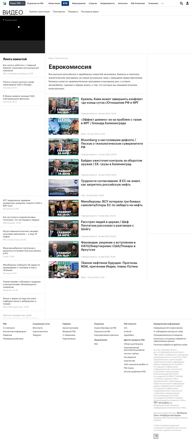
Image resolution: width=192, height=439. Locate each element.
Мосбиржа (182, 412)
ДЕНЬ (83, 133)
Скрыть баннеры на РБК (105, 327)
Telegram (37, 334)
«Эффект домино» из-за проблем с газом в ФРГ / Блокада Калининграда (111, 121)
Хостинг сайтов (131, 353)
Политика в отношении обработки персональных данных (170, 339)
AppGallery (129, 334)
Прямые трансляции (39, 11)
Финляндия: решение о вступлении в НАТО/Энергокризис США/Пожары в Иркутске (108, 246)
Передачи (73, 11)
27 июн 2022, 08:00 (107, 154)
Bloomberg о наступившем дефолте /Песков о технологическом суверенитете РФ (112, 144)
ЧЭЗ (83, 195)
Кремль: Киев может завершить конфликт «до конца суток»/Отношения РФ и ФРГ (112, 101)
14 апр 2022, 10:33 (95, 277)
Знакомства (129, 360)
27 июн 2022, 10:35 (96, 133)
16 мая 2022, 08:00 (107, 236)
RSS (96, 343)
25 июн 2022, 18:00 (107, 174)
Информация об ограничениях (168, 327)
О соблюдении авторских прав (168, 331)
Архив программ (70, 327)
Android (127, 331)
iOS (125, 327)
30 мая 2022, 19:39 (95, 195)
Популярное (59, 11)
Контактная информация (14, 331)
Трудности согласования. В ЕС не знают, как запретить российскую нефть (111, 183)
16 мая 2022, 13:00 (107, 215)
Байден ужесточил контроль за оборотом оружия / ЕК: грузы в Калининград (111, 162)
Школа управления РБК (135, 371)
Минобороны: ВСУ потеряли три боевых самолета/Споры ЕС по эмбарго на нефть (111, 203)
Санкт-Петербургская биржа (167, 414)
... (162, 2)
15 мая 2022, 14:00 (107, 256)
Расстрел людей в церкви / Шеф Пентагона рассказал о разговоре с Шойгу (107, 226)
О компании (9, 327)
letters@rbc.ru (165, 402)
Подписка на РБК (102, 331)
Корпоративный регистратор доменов (134, 348)
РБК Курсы (129, 367)
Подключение (69, 338)
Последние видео (90, 11)
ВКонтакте (37, 327)
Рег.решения (130, 356)
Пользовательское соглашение (168, 334)
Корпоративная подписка (106, 334)
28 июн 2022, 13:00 (107, 113)
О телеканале (69, 334)
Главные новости (89, 113)
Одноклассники (40, 331)
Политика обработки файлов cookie (170, 344)
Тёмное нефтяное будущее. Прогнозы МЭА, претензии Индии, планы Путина (109, 265)
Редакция (7, 334)
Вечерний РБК (69, 331)
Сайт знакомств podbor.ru (136, 363)
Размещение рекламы (13, 338)
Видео (12, 11)
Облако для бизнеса (133, 343)
